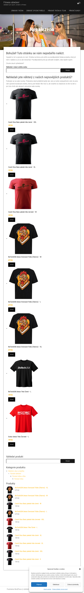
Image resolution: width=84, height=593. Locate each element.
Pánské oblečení (15, 474)
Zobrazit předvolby (73, 584)
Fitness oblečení (11, 2)
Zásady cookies (47, 589)
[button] (80, 569)
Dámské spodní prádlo (35, 11)
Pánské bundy (74, 11)
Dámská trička (17, 11)
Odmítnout (56, 584)
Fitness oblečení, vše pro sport (60, 589)
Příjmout (39, 584)
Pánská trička (18, 479)
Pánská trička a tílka (57, 11)
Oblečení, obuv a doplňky (16, 471)
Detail (12, 130)
